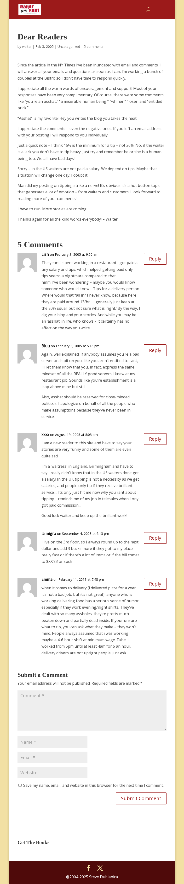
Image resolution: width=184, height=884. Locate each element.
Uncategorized (69, 46)
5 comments (94, 46)
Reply (155, 258)
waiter (27, 46)
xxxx (45, 434)
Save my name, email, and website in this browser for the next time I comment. (93, 785)
